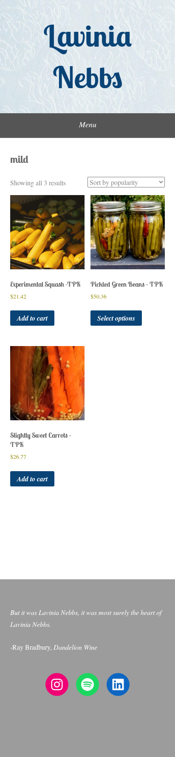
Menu (87, 124)
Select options (116, 318)
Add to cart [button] (32, 318)
